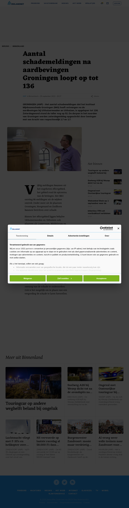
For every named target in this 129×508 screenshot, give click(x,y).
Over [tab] (107, 236)
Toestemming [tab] (22, 236)
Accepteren (101, 278)
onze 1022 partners (25, 249)
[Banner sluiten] (118, 228)
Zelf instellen (63, 278)
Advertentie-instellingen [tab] (78, 236)
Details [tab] (50, 236)
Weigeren (28, 278)
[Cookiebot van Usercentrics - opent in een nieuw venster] (102, 228)
